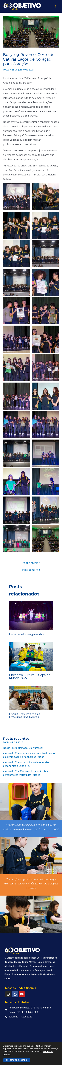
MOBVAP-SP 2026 (13, 742)
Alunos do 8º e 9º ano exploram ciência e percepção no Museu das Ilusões (25, 773)
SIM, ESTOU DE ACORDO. (16, 1060)
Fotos (6, 69)
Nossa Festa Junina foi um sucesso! (23, 747)
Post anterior (31, 562)
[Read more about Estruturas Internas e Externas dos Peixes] (31, 697)
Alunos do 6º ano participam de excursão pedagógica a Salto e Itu (26, 764)
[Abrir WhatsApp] (54, 1057)
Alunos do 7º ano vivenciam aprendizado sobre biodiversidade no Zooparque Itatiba (29, 755)
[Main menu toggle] (55, 6)
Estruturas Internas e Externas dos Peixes (24, 715)
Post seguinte (31, 569)
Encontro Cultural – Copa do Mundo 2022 (29, 676)
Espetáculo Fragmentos (27, 634)
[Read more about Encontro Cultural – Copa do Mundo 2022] (31, 656)
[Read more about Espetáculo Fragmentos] (31, 615)
